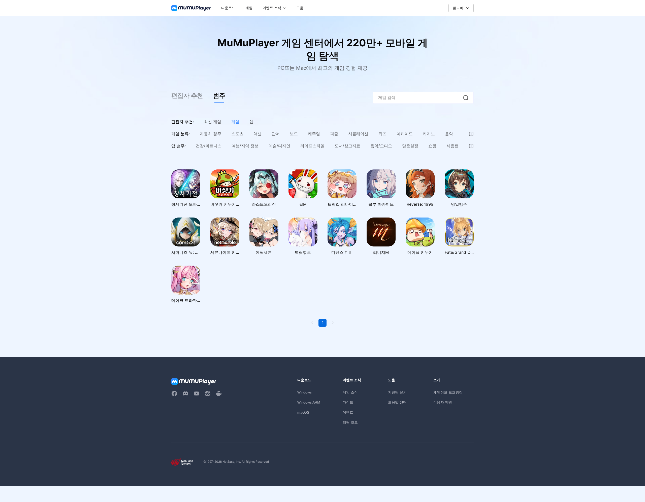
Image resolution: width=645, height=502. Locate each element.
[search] (466, 98)
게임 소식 (350, 392)
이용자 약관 (442, 402)
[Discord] (185, 393)
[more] (471, 134)
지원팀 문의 (397, 392)
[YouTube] (197, 393)
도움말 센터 (397, 402)
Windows (304, 392)
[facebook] (174, 393)
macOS (303, 412)
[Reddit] (208, 393)
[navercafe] (219, 393)
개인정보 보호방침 (448, 392)
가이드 (348, 402)
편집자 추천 (187, 95)
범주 (219, 95)
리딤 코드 (350, 422)
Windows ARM (308, 402)
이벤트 (348, 412)
